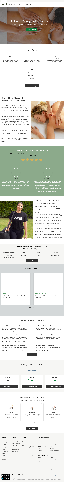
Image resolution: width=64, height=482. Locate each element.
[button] (30, 78)
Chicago (40, 444)
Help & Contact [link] (59, 0)
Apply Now (24, 443)
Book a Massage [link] (32, 29)
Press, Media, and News (32, 447)
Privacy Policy (51, 479)
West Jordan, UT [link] (9, 257)
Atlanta (39, 440)
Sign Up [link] (54, 0)
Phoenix (51, 446)
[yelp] (22, 474)
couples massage (58, 217)
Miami (51, 442)
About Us (31, 440)
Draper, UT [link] (24, 252)
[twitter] (12, 474)
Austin (39, 442)
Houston (40, 450)
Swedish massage (5, 118)
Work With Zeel (24, 440)
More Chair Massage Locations (55, 468)
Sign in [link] (50, 0)
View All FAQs (32, 355)
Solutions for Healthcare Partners (16, 440)
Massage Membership (6, 451)
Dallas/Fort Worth (42, 446)
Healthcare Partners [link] (16, 0)
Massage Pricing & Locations (5, 448)
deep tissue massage (22, 118)
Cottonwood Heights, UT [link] (9, 252)
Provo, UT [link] (39, 255)
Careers (30, 442)
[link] (4, 4)
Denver (39, 448)
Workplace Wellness (16, 443)
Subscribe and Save (32, 386)
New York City (53, 444)
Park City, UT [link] (24, 255)
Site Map (30, 451)
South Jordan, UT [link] (55, 255)
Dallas (39, 461)
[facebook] (16, 474)
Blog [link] (23, 4)
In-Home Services (12, 4)
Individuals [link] (4, 0)
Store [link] (19, 4)
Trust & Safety (4, 457)
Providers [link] (23, 0)
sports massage (57, 214)
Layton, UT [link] (40, 252)
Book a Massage (32, 86)
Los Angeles (52, 440)
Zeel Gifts (3, 453)
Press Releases (32, 449)
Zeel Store (4, 455)
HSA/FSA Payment (5, 459)
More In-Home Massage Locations (54, 451)
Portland (52, 461)
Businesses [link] (9, 0)
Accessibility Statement (31, 454)
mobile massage (8, 116)
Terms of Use (45, 479)
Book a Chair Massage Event (15, 446)
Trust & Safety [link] (28, 4)
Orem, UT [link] (9, 255)
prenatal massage (10, 124)
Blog (30, 444)
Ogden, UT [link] (55, 252)
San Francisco (53, 448)
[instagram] (19, 474)
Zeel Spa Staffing (15, 449)
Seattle (52, 465)
